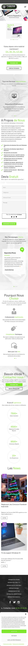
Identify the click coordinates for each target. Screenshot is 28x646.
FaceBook (6, 523)
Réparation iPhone (14, 588)
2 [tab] (15, 290)
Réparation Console (14, 606)
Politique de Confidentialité (18, 644)
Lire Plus (4, 527)
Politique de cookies (7, 644)
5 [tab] (16, 39)
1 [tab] (10, 39)
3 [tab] (13, 39)
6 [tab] (17, 39)
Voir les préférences (14, 640)
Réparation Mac (14, 597)
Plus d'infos (14, 25)
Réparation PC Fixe (14, 600)
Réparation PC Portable (14, 594)
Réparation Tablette (14, 591)
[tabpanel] (14, 269)
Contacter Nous (14, 68)
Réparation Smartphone (14, 603)
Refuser (14, 635)
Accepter (14, 631)
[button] (25, 614)
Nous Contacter (14, 397)
